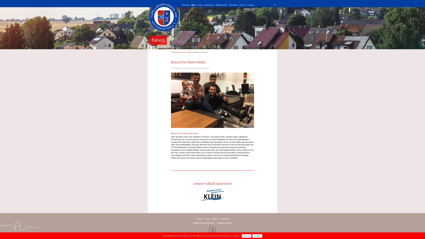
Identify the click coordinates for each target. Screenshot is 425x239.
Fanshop (250, 5)
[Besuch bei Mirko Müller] (212, 102)
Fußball (206, 68)
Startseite (186, 5)
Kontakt (242, 5)
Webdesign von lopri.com (224, 223)
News (193, 5)
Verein (200, 5)
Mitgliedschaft (221, 5)
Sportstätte (233, 5)
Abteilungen (209, 5)
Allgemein (198, 68)
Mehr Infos (246, 236)
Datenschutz (225, 219)
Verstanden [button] (257, 236)
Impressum (215, 219)
